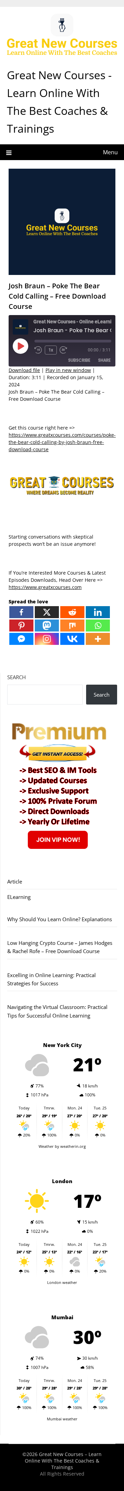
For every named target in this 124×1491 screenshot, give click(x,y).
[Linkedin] (98, 612)
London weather (62, 1282)
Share (104, 360)
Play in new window (68, 370)
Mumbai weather (62, 1418)
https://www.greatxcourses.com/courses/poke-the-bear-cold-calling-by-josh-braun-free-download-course (62, 442)
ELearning (19, 896)
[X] (47, 612)
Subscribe (79, 360)
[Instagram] (47, 639)
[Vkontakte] (72, 639)
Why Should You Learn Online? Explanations (59, 919)
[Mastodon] (47, 626)
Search (16, 677)
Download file (24, 370)
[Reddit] (72, 612)
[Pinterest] (21, 626)
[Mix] (72, 626)
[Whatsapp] (98, 626)
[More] (98, 639)
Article (14, 881)
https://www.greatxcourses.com (45, 587)
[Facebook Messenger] (21, 639)
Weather (46, 1146)
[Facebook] (21, 612)
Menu (110, 152)
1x (51, 350)
